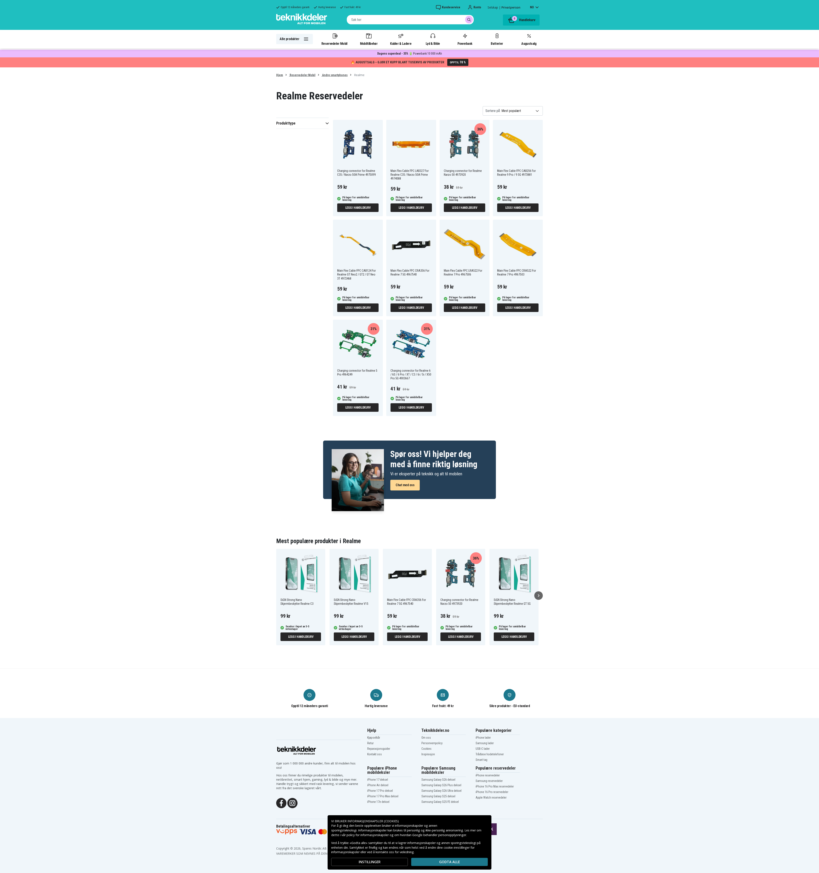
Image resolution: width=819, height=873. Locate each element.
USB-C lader (483, 748)
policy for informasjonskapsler (368, 835)
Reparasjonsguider (378, 748)
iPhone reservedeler (488, 775)
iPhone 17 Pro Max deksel (382, 796)
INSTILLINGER (369, 862)
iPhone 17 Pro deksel (380, 790)
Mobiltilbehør (369, 43)
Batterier (497, 43)
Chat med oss (405, 485)
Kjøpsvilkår (373, 737)
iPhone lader (483, 737)
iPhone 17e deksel (378, 801)
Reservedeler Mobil (334, 43)
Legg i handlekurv (358, 207)
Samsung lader (485, 743)
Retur (370, 743)
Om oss (426, 737)
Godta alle (449, 862)
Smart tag (481, 759)
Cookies (426, 748)
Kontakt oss (374, 754)
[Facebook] (281, 802)
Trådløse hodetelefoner (490, 754)
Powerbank (464, 43)
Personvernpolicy (432, 743)
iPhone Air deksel (377, 785)
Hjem (279, 75)
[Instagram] (292, 802)
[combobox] (410, 19)
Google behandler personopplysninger (439, 835)
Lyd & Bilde (433, 43)
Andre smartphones (334, 75)
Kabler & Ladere (400, 43)
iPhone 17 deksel (377, 779)
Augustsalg (528, 43)
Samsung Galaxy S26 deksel (438, 779)
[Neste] (538, 595)
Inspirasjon (428, 754)
